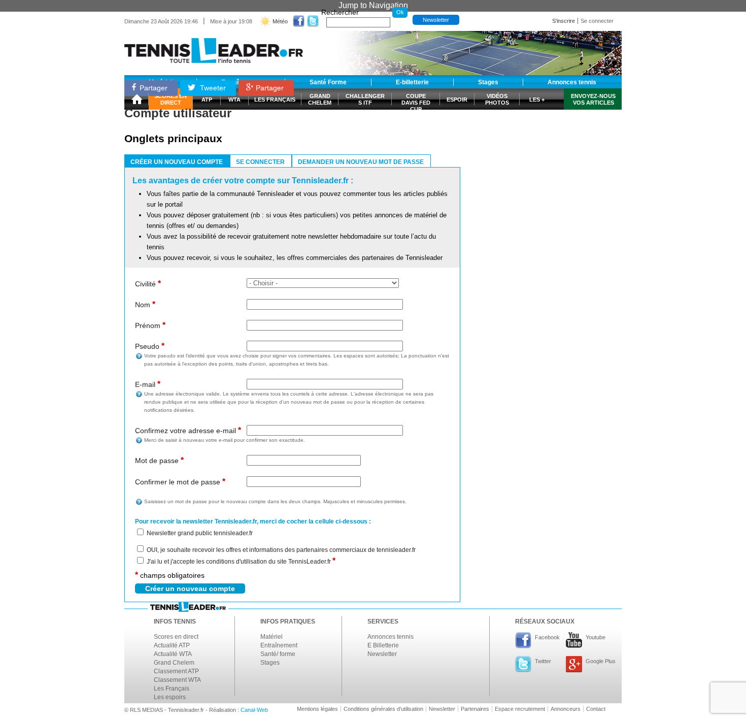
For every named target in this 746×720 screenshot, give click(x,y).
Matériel (271, 636)
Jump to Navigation (373, 5)
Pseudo (149, 346)
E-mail (147, 384)
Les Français (171, 688)
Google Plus (601, 661)
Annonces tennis (390, 636)
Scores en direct (176, 636)
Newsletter (436, 20)
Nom (145, 304)
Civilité (148, 283)
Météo (280, 21)
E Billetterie (383, 645)
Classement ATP (176, 671)
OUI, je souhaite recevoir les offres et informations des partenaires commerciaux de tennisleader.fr (281, 549)
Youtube (595, 637)
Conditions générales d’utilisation (383, 709)
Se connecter (597, 21)
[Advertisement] (545, 138)
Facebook (547, 637)
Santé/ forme (277, 654)
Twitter (543, 661)
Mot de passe (159, 460)
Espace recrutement (520, 709)
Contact (595, 709)
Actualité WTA (173, 654)
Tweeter (212, 88)
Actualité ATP (172, 645)
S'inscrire (563, 21)
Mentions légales (317, 709)
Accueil (136, 99)
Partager (153, 88)
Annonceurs (566, 709)
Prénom (150, 325)
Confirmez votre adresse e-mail (188, 430)
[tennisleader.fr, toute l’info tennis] (213, 47)
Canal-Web (254, 710)
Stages (270, 662)
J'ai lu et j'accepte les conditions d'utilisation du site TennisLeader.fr (241, 561)
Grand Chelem (174, 662)
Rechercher (340, 12)
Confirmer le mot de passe (180, 481)
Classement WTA (177, 679)
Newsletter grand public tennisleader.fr (200, 533)
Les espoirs (170, 697)
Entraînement (278, 645)
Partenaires (475, 709)
